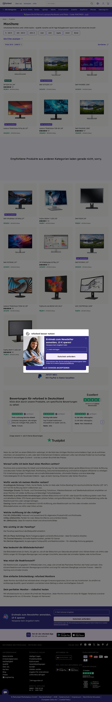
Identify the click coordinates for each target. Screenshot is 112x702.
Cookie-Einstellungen (34, 350)
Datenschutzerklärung (34, 352)
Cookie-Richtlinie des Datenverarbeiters (65, 352)
